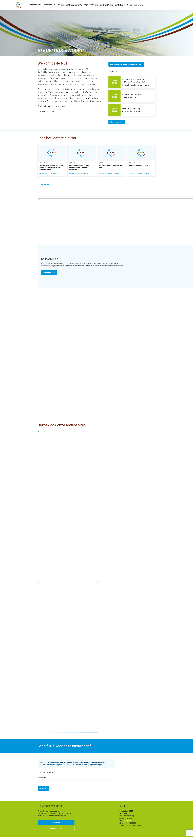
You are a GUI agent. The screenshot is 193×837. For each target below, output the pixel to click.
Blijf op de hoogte (122, 5)
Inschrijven (43, 788)
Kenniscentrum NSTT (52, 5)
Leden (69, 5)
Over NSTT (105, 5)
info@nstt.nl (128, 821)
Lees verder (43, 173)
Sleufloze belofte (34, 5)
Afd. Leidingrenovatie (86, 5)
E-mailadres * (42, 777)
